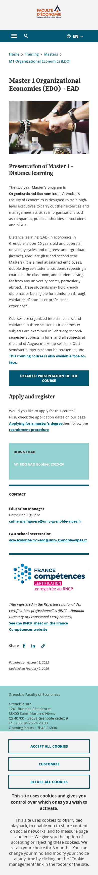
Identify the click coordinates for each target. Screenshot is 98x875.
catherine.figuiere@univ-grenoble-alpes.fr (45, 521)
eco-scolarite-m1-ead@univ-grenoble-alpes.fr (48, 540)
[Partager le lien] (43, 645)
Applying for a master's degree (36, 423)
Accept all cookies (49, 746)
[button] (26, 36)
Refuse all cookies (49, 781)
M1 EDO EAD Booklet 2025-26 (39, 464)
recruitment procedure (29, 429)
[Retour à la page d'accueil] (49, 12)
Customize (49, 763)
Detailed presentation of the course (49, 378)
